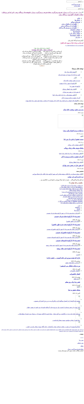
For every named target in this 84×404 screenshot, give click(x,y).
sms (64, 331)
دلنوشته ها (76, 31)
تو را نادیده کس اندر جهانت (75, 177)
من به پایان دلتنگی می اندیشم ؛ (70, 266)
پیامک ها (77, 20)
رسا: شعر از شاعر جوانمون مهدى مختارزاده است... (66, 320)
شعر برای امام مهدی (31, 100)
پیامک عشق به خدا (74, 290)
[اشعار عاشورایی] (75, 270)
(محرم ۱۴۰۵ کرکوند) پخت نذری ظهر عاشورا (66, 224)
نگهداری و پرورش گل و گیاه (68, 28)
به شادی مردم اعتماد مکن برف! (73, 131)
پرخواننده (77, 207)
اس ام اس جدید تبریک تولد (75, 198)
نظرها (78, 209)
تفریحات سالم (75, 22)
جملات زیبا (38, 329)
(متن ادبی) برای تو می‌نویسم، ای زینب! (72, 192)
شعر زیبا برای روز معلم (72, 282)
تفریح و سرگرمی (75, 4)
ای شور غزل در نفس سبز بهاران (72, 165)
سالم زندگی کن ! (74, 33)
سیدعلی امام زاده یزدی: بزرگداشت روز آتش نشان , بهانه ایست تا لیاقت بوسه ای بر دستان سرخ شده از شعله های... (49, 314)
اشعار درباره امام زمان (65, 100)
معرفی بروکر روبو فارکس (75, 193)
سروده (57, 329)
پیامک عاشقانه (52, 329)
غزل (29, 329)
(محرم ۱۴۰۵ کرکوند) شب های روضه (68, 248)
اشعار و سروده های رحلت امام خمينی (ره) (71, 188)
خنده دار (4, 329)
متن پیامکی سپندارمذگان (76, 190)
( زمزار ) (42, 65)
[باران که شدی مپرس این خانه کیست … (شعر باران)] (78, 254)
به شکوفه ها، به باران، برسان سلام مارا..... (71, 187)
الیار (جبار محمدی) (54, 100)
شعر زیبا (9, 329)
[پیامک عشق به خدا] (78, 287)
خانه (78, 18)
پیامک (76, 329)
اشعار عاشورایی (75, 274)
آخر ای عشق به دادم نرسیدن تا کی (72, 157)
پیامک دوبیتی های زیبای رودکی (73, 148)
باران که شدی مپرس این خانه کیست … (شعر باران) (63, 258)
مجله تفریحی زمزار (79, 45)
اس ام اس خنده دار (24, 329)
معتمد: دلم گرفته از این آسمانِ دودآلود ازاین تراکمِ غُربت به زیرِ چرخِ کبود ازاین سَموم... (57, 301)
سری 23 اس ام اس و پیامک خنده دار (73, 196)
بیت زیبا (67, 331)
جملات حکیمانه (75, 29)
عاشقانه (67, 329)
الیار (7, 329)
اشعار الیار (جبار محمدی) (73, 331)
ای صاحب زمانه (44, 100)
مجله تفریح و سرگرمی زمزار (75, 349)
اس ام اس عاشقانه (62, 329)
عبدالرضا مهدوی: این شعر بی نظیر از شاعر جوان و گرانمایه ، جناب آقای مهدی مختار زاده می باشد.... (53, 326)
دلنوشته (73, 329)
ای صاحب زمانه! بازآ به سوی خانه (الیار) (72, 185)
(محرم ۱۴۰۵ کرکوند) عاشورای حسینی (68, 232)
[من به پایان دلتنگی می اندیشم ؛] (72, 262)
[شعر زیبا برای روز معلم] (77, 279)
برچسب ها (77, 210)
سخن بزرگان (33, 329)
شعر (38, 100)
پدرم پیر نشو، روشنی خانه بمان (73, 109)
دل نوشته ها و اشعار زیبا (70, 45)
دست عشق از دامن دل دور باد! (73, 139)
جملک (70, 329)
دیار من (77, 37)
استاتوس (48, 329)
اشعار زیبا (19, 329)
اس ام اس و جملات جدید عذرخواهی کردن (71, 195)
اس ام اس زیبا (14, 329)
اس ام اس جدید (43, 329)
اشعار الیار (75, 100)
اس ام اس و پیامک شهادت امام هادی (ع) (72, 203)
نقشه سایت (77, 6)
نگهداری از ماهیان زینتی (69, 24)
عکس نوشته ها (75, 35)
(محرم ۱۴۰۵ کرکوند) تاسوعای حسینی (68, 240)
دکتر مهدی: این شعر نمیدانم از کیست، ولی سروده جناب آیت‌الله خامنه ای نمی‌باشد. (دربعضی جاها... (53, 307)
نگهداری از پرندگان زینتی (69, 26)
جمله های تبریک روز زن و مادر (74, 199)
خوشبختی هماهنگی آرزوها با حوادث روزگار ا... (70, 201)
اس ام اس (81, 329)
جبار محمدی (61, 331)
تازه (79, 205)
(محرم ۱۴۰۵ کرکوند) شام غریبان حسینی (67, 216)
